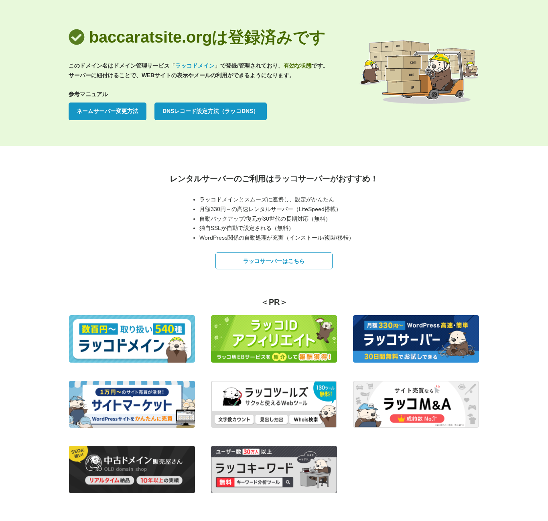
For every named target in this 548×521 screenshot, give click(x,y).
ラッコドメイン (195, 65)
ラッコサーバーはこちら (274, 261)
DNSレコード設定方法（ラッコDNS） (210, 111)
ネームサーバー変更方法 (107, 111)
